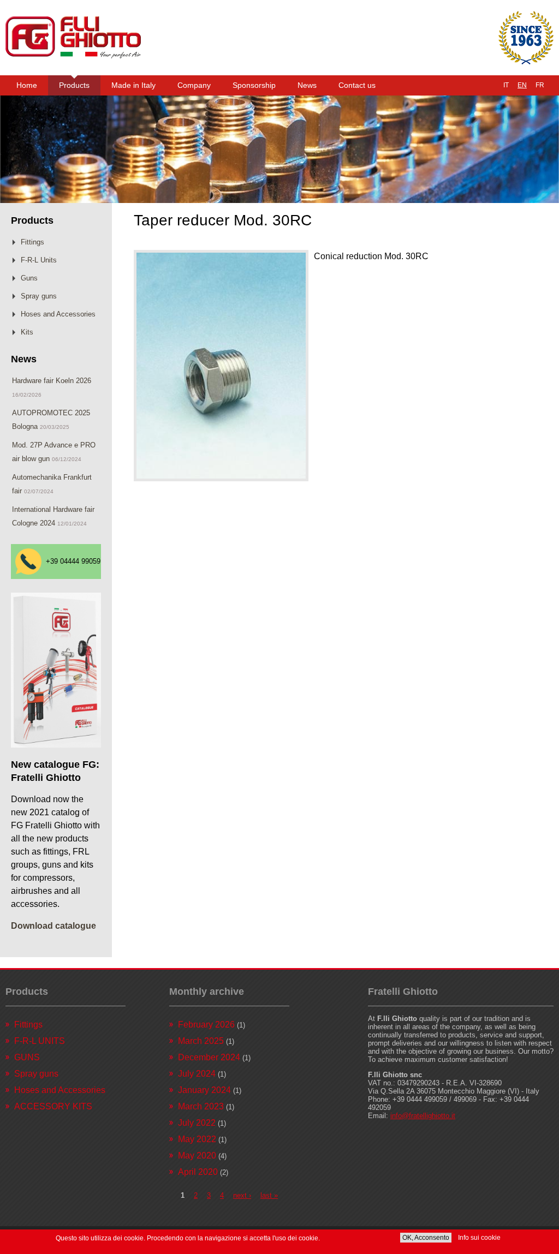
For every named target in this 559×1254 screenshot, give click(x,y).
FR (540, 85)
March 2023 (201, 1106)
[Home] (73, 37)
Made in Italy (133, 85)
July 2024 (197, 1073)
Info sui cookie (479, 1237)
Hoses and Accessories (58, 314)
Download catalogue (53, 925)
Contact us (357, 85)
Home (26, 85)
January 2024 (204, 1090)
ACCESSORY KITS (53, 1106)
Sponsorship (254, 85)
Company (194, 85)
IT (506, 85)
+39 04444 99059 (73, 561)
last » (269, 1195)
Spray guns (39, 296)
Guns (29, 278)
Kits (27, 332)
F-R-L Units (39, 260)
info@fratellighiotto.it (422, 1116)
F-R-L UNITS (39, 1041)
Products (74, 85)
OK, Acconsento (425, 1237)
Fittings (32, 242)
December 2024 (209, 1057)
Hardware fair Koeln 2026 (51, 381)
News (307, 85)
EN (522, 85)
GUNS (27, 1057)
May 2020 (197, 1155)
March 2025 (201, 1041)
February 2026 (206, 1024)
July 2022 (197, 1122)
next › (242, 1195)
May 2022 (197, 1139)
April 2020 (198, 1172)
